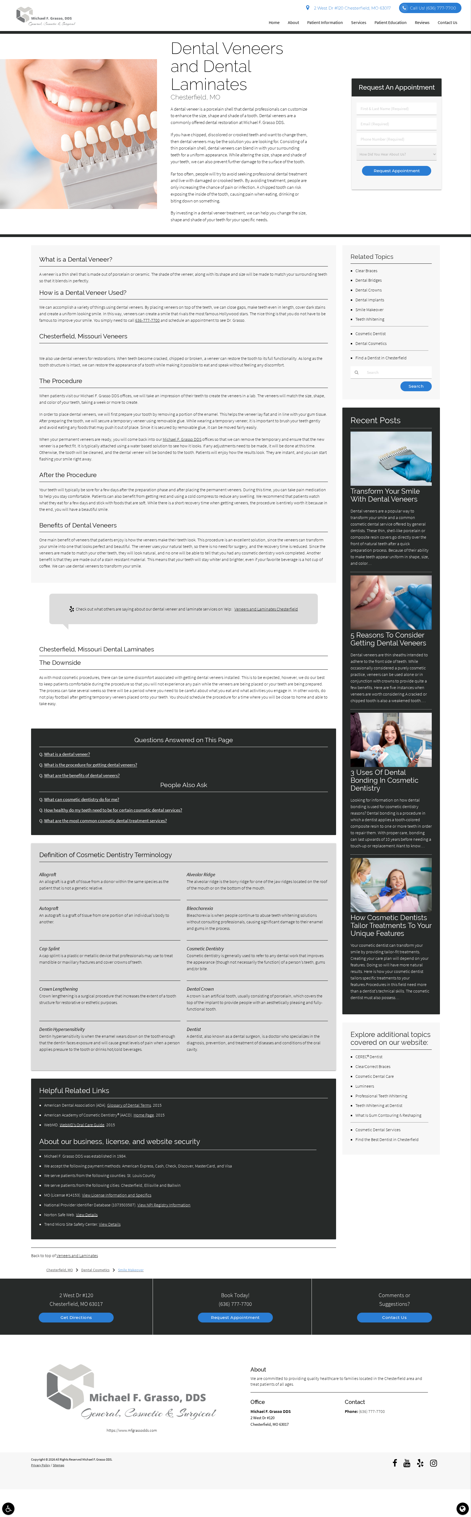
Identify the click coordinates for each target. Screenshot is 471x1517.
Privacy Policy (40, 1465)
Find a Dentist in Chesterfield (381, 357)
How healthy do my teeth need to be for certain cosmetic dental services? (113, 810)
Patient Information (325, 22)
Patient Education (391, 22)
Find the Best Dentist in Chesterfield (387, 1139)
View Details (87, 1214)
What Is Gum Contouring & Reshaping (388, 1115)
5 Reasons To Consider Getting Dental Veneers (388, 639)
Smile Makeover (369, 309)
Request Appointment (235, 1317)
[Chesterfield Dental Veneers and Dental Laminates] (78, 207)
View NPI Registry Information (164, 1204)
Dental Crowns (368, 290)
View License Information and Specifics (116, 1195)
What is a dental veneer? (67, 754)
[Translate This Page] (463, 1509)
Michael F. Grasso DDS (182, 439)
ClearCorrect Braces (372, 1066)
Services (358, 22)
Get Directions (76, 1317)
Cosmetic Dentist (370, 333)
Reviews (422, 22)
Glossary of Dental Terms (129, 1105)
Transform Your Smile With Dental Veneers (385, 495)
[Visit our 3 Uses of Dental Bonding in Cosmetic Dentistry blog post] (391, 765)
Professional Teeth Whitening (381, 1096)
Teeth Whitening (369, 319)
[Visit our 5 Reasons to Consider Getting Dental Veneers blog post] (391, 628)
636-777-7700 (147, 320)
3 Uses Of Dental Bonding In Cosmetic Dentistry (384, 780)
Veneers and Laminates (77, 1255)
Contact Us (447, 22)
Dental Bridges (368, 280)
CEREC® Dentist (368, 1056)
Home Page (144, 1115)
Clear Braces (366, 270)
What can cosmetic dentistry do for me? (81, 799)
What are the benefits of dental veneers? (82, 775)
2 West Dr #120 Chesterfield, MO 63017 (351, 8)
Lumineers (364, 1086)
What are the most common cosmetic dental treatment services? (105, 821)
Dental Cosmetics (371, 343)
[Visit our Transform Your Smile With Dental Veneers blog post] (391, 484)
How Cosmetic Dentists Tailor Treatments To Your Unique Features (391, 925)
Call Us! (433, 8)
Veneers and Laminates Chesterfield (266, 609)
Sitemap (58, 1465)
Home (274, 22)
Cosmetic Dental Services (377, 1129)
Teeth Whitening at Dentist (378, 1105)
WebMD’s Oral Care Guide (82, 1124)
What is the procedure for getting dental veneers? (90, 765)
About (293, 22)
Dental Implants (369, 299)
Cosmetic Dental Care (374, 1076)
